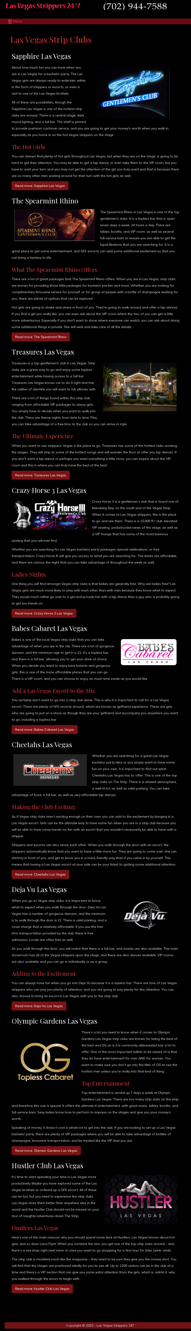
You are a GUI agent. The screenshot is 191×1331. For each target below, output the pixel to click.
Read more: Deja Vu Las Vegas (39, 1006)
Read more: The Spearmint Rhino (40, 337)
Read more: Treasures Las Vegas (40, 475)
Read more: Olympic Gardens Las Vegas (46, 1150)
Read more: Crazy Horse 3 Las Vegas (44, 613)
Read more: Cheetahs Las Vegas (40, 874)
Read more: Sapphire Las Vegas (40, 186)
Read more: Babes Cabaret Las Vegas (44, 729)
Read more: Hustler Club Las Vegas (42, 1289)
